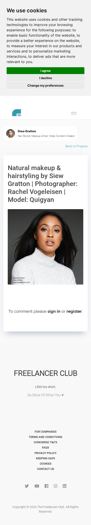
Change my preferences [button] (45, 85)
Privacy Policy (45, 453)
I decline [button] (45, 78)
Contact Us (45, 469)
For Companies (46, 431)
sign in (53, 311)
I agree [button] (45, 71)
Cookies (45, 463)
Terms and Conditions (45, 437)
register (74, 311)
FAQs (45, 447)
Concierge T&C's (45, 442)
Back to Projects (76, 146)
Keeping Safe (45, 458)
